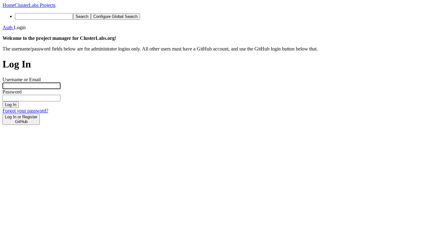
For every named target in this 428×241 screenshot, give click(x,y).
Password (12, 91)
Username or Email (22, 79)
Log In (10, 104)
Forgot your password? (25, 110)
